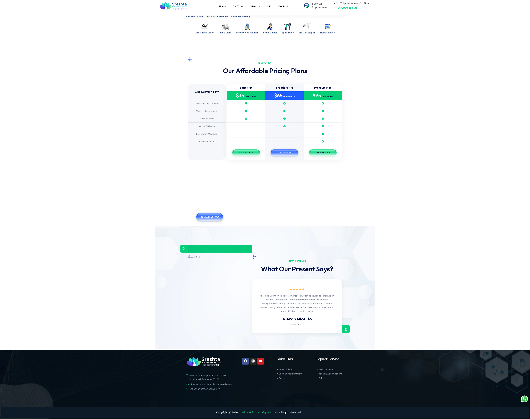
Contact (283, 6)
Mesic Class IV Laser (247, 32)
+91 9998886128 (347, 8)
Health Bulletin (327, 32)
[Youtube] (260, 361)
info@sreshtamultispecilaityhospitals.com (211, 384)
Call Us (282, 378)
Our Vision (238, 6)
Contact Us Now (209, 217)
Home (222, 6)
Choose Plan (246, 152)
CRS (269, 6)
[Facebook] (245, 361)
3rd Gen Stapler (307, 32)
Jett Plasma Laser (204, 32)
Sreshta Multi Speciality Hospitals (258, 412)
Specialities (288, 32)
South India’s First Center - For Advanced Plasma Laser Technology (210, 16)
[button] (255, 6)
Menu (254, 6)
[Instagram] (253, 361)
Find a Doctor (270, 32)
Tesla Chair (225, 32)
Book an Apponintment (290, 373)
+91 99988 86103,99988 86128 (205, 389)
